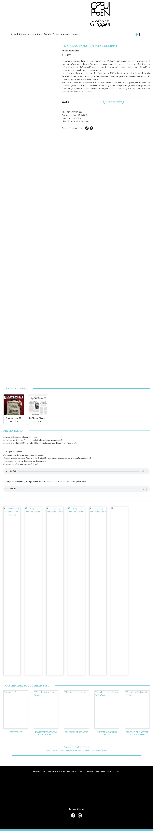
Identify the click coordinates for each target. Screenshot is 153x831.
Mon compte (78, 771)
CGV (117, 771)
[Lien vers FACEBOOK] (73, 815)
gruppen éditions (58, 750)
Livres (86, 747)
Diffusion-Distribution (58, 771)
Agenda (47, 34)
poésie (69, 750)
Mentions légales (104, 771)
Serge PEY (66, 55)
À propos (64, 34)
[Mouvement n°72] (14, 414)
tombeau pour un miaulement (95, 750)
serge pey (77, 750)
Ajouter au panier (113, 102)
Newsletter (39, 771)
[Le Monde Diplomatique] (37, 414)
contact (74, 34)
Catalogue (24, 34)
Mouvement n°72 (13, 418)
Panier (90, 771)
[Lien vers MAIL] (80, 815)
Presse (56, 34)
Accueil (14, 34)
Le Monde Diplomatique (37, 418)
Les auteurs (36, 34)
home (6, 34)
